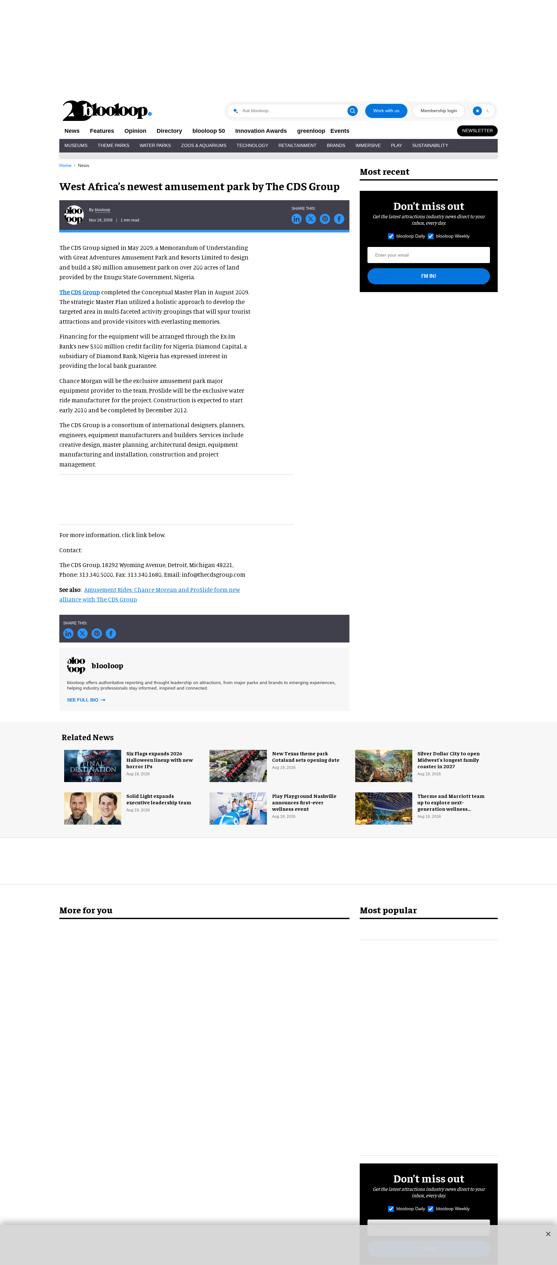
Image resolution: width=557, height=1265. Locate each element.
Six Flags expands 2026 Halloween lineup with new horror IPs (159, 759)
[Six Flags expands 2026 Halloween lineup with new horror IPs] (92, 765)
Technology (252, 145)
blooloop (102, 210)
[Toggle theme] (477, 110)
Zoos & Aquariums (203, 145)
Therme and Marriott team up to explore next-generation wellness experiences (450, 805)
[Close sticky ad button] (548, 1233)
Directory (169, 131)
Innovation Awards (261, 131)
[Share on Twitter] (311, 219)
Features (102, 131)
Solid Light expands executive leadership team (158, 798)
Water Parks (155, 145)
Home (65, 165)
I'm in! (428, 276)
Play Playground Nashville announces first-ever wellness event (304, 802)
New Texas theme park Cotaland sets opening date (305, 756)
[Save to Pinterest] (325, 219)
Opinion (135, 131)
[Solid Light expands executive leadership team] (92, 807)
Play (396, 145)
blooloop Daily (410, 236)
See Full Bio (83, 699)
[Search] (352, 111)
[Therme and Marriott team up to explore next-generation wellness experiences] (383, 807)
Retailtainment (297, 145)
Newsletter (477, 130)
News (72, 131)
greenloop (311, 131)
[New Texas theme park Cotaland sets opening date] (238, 765)
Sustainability (430, 145)
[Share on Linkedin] (296, 219)
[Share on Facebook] (339, 219)
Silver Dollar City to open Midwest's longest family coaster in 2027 (448, 759)
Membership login (439, 110)
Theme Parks (113, 145)
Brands (336, 145)
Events (339, 131)
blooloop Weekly (453, 236)
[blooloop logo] (107, 111)
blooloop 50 (208, 131)
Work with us (386, 110)
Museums (75, 145)
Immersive (368, 145)
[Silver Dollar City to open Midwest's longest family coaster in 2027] (383, 765)
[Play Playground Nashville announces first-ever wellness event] (238, 807)
